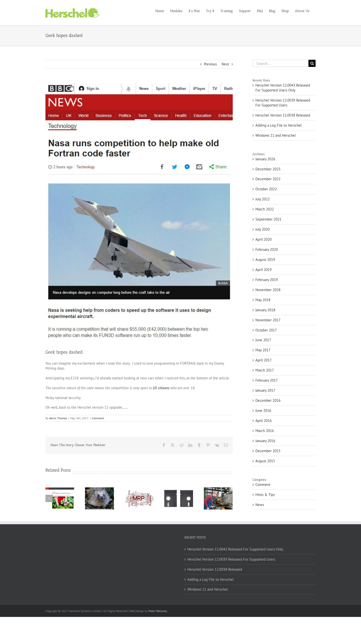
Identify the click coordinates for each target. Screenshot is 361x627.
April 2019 (263, 269)
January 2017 (265, 390)
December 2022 (267, 179)
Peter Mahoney (157, 611)
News (259, 504)
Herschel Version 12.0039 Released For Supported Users (282, 102)
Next (225, 64)
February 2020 (266, 249)
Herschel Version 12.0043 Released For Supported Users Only (282, 87)
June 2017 (263, 340)
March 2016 (264, 430)
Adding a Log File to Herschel (278, 125)
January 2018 (265, 310)
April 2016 (263, 420)
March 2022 (264, 209)
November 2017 (267, 320)
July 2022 (262, 199)
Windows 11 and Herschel (275, 135)
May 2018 (262, 300)
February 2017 (266, 380)
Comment (98, 418)
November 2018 (267, 289)
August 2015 (265, 461)
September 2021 (268, 219)
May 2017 (262, 350)
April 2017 (263, 360)
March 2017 (264, 370)
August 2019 (265, 259)
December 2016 (267, 400)
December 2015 (267, 450)
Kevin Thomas (58, 418)
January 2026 (265, 159)
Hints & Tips (265, 494)
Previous (210, 64)
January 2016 (265, 440)
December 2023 (267, 169)
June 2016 (263, 410)
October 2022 (266, 189)
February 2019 (266, 279)
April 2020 (263, 239)
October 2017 (266, 330)
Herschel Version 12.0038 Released (282, 115)
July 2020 (262, 229)
